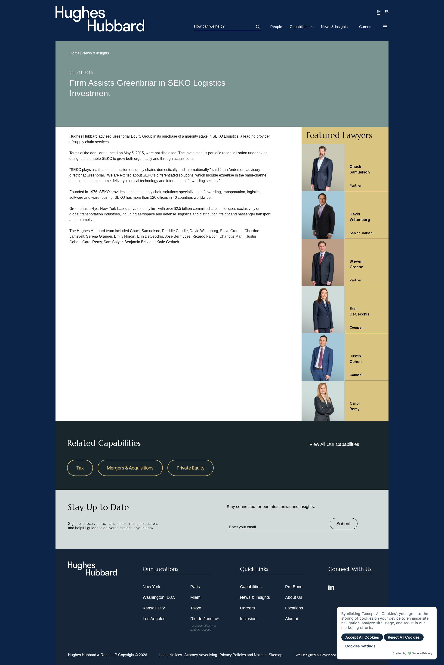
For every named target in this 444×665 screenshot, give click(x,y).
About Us (293, 597)
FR (386, 11)
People (276, 27)
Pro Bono (293, 586)
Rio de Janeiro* (204, 618)
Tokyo (195, 608)
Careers (365, 27)
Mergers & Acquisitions (130, 468)
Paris (195, 586)
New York (151, 586)
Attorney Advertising (200, 655)
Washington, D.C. (159, 597)
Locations (294, 608)
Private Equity (190, 468)
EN (378, 11)
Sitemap (275, 655)
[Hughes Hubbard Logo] (100, 19)
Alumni (291, 618)
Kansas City (154, 608)
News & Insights (334, 27)
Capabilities (299, 27)
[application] (387, 633)
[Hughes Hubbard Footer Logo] (92, 574)
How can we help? (209, 26)
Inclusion (248, 618)
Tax (80, 468)
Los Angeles (154, 618)
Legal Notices (170, 655)
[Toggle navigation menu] (385, 25)
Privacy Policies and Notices (242, 655)
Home (75, 53)
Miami (195, 597)
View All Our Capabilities (334, 444)
